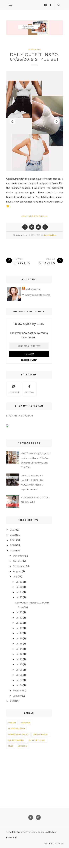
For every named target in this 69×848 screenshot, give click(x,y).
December (19, 555)
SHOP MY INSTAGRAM (19, 415)
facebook (29, 392)
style (10, 746)
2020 (13, 545)
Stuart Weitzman (16, 728)
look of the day (40, 734)
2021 (13, 539)
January (17, 695)
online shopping (16, 740)
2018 (13, 700)
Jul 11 (19, 659)
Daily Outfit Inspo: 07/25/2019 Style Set (34, 57)
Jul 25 (19, 597)
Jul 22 (19, 617)
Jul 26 (19, 592)
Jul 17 (19, 633)
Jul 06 (19, 685)
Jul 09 (19, 669)
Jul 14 (19, 648)
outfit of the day (37, 740)
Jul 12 (19, 653)
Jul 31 (19, 581)
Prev (12, 121)
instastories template (18, 734)
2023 (13, 529)
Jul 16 (19, 638)
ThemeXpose (37, 832)
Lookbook (25, 723)
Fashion (12, 723)
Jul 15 (19, 643)
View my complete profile (36, 294)
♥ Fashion (34, 49)
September (19, 565)
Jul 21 (19, 622)
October (18, 560)
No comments (20, 235)
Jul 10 (19, 664)
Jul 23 (19, 612)
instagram (13, 392)
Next (56, 121)
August (17, 571)
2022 (13, 534)
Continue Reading (33, 216)
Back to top (52, 843)
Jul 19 (19, 627)
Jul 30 (19, 586)
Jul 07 (19, 680)
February (18, 690)
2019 (13, 550)
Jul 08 (19, 674)
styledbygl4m (49, 235)
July (15, 576)
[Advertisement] (17, 768)
